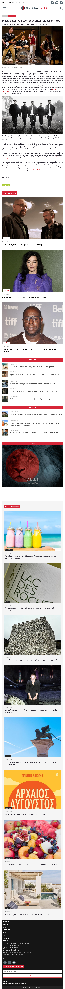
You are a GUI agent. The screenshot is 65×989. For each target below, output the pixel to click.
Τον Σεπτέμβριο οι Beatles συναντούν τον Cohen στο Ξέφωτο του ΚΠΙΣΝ (34, 391)
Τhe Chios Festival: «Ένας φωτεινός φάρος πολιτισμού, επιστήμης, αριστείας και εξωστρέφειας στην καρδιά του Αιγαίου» (36, 415)
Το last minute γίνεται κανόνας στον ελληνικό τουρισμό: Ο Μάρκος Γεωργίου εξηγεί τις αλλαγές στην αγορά (35, 424)
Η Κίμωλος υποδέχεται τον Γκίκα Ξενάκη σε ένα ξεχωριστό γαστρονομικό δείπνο (34, 375)
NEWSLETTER (20, 2)
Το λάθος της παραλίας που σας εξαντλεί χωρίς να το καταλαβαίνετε (32, 367)
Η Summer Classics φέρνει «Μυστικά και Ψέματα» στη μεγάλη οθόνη (32, 384)
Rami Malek (37, 170)
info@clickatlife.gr (12, 950)
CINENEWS (6, 185)
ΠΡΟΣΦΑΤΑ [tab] (32, 360)
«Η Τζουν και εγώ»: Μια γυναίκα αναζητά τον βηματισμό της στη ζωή (33, 399)
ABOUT (4, 2)
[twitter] (61, 2)
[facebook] (52, 2)
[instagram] (56, 2)
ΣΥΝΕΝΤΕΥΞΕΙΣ (32, 407)
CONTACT (11, 2)
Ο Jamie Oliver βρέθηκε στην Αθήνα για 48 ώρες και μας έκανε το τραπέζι (34, 433)
